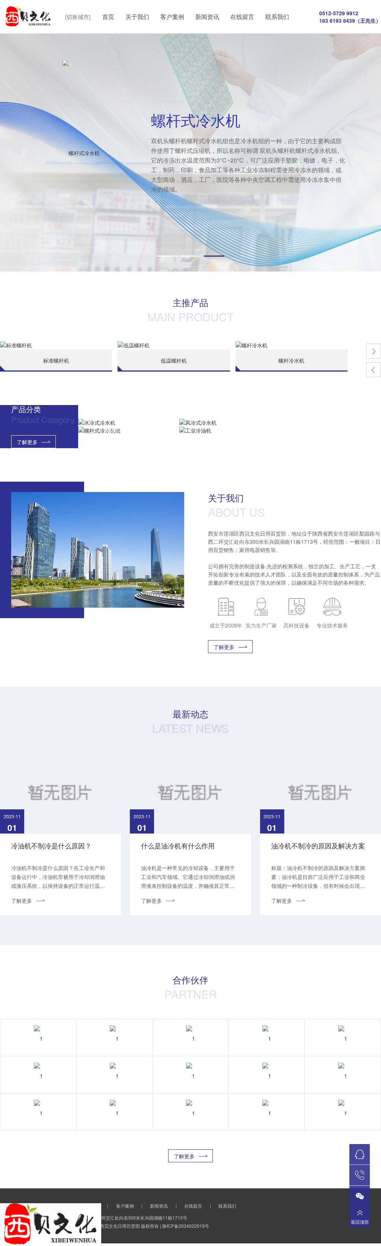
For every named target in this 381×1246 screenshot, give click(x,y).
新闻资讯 (207, 16)
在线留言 (242, 16)
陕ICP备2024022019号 (185, 1226)
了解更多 (27, 442)
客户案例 (172, 16)
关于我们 (137, 16)
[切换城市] (77, 16)
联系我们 (277, 16)
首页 (108, 16)
